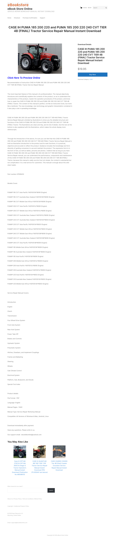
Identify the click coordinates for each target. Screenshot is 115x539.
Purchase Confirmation (30, 18)
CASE (91, 79)
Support (42, 18)
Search (51, 490)
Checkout (17, 18)
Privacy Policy (17, 499)
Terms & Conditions (27, 499)
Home (9, 18)
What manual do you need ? (15, 486)
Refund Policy (38, 499)
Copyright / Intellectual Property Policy (18, 506)
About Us (10, 499)
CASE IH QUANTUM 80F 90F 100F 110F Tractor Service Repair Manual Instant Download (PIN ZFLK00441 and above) (39, 466)
